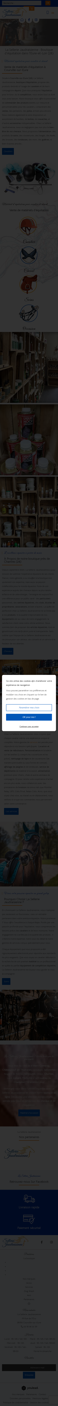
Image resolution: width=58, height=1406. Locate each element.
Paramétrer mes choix (29, 707)
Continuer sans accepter (29, 727)
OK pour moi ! (29, 717)
